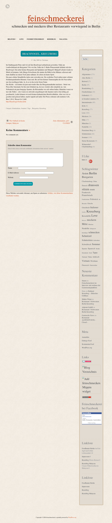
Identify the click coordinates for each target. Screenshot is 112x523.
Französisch (87, 195)
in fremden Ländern (89, 99)
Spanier (84, 248)
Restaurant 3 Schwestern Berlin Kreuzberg (90, 302)
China (95, 181)
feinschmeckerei (56, 18)
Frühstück (85, 95)
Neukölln (85, 127)
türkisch (96, 257)
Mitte (84, 120)
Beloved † (12, 39)
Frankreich (86, 192)
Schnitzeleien (16, 108)
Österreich (85, 265)
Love (21, 39)
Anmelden (85, 337)
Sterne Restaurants (88, 141)
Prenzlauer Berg (87, 130)
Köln (83, 106)
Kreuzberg (42, 108)
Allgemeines (86, 74)
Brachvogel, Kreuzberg (39, 53)
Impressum (85, 456)
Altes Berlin (86, 78)
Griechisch (86, 207)
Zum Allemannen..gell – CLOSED (61, 122)
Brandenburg (86, 88)
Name (10, 168)
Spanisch (91, 248)
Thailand (84, 257)
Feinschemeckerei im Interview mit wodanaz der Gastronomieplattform (91, 285)
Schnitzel (87, 236)
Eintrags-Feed (87, 340)
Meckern (85, 116)
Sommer (23, 108)
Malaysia (63, 39)
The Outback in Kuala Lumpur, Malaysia (15, 122)
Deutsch (85, 185)
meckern (91, 220)
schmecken (93, 232)
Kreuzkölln (86, 216)
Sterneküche (85, 253)
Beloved (85, 81)
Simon (84, 280)
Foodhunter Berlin (35, 39)
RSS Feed (7, 6)
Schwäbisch (86, 244)
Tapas (95, 252)
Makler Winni (87, 299)
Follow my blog (91, 422)
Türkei (90, 257)
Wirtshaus (94, 261)
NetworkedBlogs (86, 413)
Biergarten (35, 108)
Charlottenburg (87, 181)
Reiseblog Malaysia (88, 463)
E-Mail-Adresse (13, 172)
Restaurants (89, 420)
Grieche (90, 203)
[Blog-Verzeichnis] (87, 363)
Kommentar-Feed (88, 344)
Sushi (90, 253)
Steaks (98, 249)
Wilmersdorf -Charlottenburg (87, 145)
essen (92, 189)
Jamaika (84, 212)
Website (10, 177)
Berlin (84, 85)
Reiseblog (51, 39)
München (85, 123)
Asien (85, 173)
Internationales (87, 102)
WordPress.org (87, 347)
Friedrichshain (87, 92)
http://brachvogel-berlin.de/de (16, 101)
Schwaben (96, 240)
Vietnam (86, 260)
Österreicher (93, 265)
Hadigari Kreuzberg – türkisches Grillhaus (90, 293)
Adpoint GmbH (87, 307)
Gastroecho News (88, 315)
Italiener (94, 207)
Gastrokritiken (97, 420)
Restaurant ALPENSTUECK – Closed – (89, 319)
